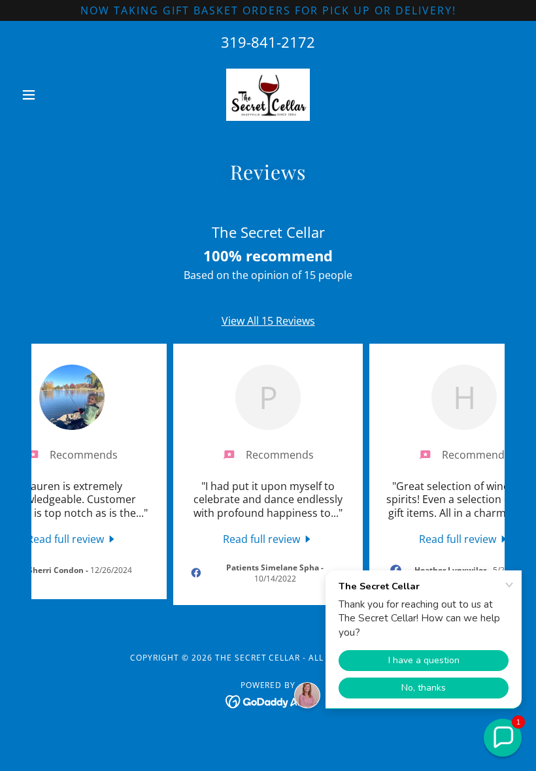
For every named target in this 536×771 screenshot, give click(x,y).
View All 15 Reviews (268, 321)
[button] (54, 95)
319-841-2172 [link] (268, 42)
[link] (268, 95)
